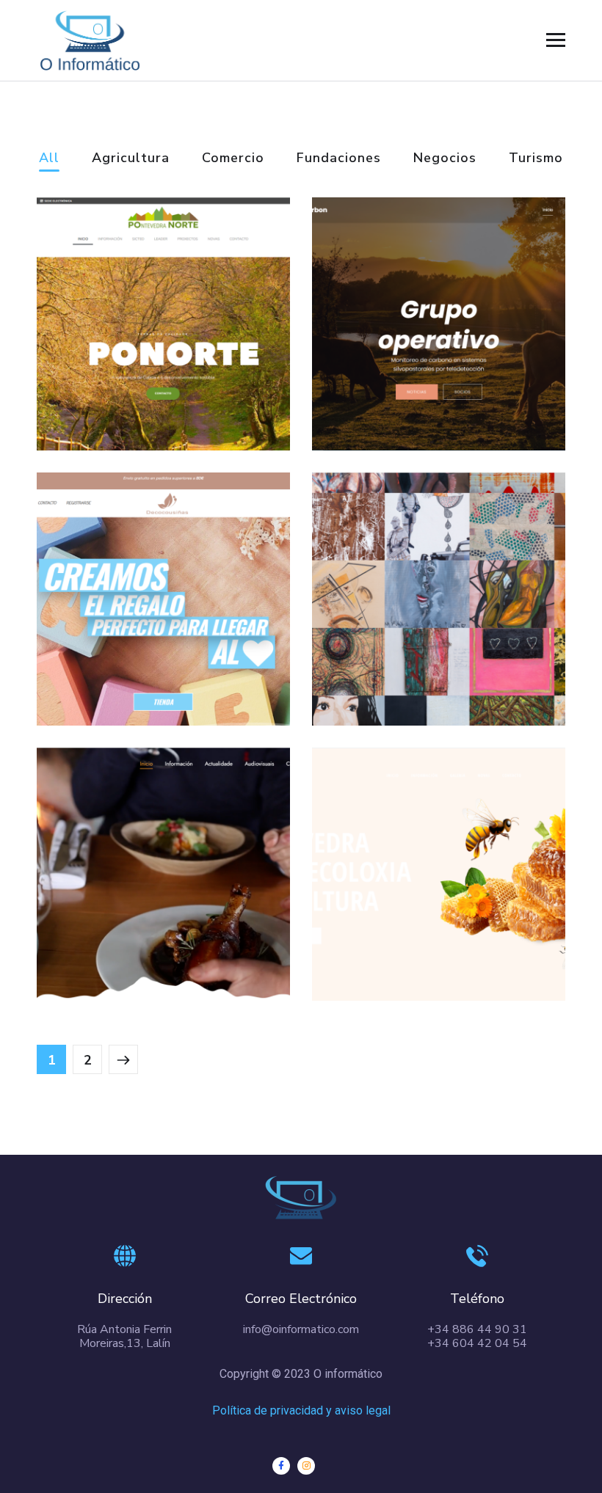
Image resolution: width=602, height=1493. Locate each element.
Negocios (444, 159)
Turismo (536, 159)
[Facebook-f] (281, 1466)
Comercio (233, 159)
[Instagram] (306, 1466)
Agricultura (131, 159)
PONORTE (113, 393)
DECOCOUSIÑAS (140, 668)
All (49, 159)
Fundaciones (339, 159)
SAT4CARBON (405, 393)
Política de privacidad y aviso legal (301, 1410)
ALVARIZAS (393, 943)
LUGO (93, 943)
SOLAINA (383, 668)
